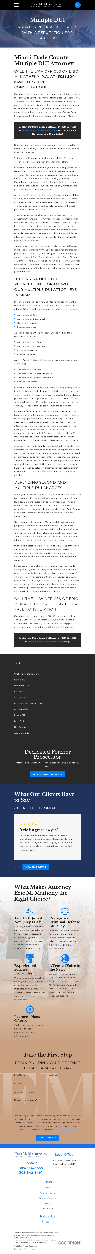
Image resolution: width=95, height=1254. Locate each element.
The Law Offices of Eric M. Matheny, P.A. (37, 195)
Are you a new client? (25, 1092)
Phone (17, 1083)
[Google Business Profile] (47, 1221)
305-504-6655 (31, 1168)
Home (47, 1188)
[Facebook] (42, 1221)
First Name (19, 1075)
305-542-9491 (31, 1172)
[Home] (46, 5)
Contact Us (47, 1208)
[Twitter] (52, 1221)
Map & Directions (64, 1167)
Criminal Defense (47, 1198)
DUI (77, 94)
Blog (47, 1203)
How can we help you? (25, 1100)
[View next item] (19, 867)
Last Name (54, 1075)
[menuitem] (47, 674)
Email (51, 1083)
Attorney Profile (47, 1193)
